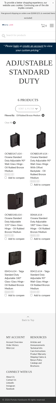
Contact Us (11, 380)
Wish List (10, 348)
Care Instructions (38, 351)
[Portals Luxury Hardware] (7, 25)
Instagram (10, 386)
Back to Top (28, 320)
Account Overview (14, 342)
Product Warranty (38, 354)
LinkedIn (10, 383)
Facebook (10, 389)
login (16, 46)
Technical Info (36, 348)
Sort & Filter (26, 109)
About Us (10, 377)
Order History (12, 345)
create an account (33, 46)
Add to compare (16, 178)
